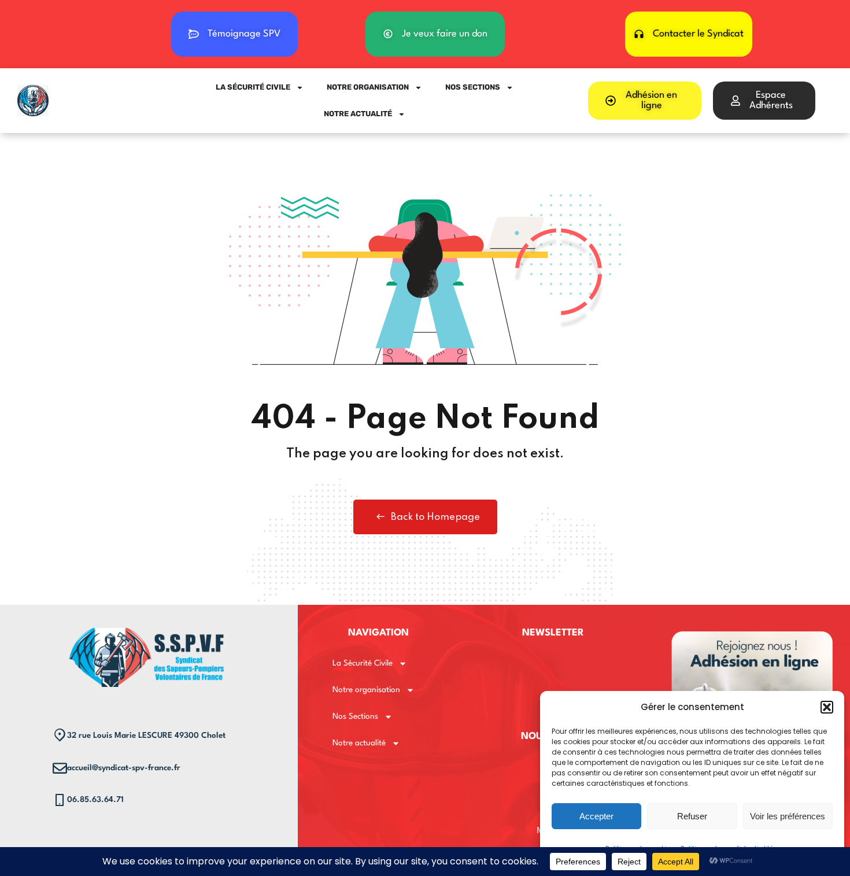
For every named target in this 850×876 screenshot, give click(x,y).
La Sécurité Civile (253, 87)
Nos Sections (472, 87)
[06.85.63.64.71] (60, 800)
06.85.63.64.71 (95, 800)
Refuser (692, 816)
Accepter (596, 816)
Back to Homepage (435, 517)
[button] (827, 707)
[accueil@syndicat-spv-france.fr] (60, 768)
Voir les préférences (787, 816)
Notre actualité (358, 113)
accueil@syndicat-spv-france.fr (123, 768)
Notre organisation (368, 87)
